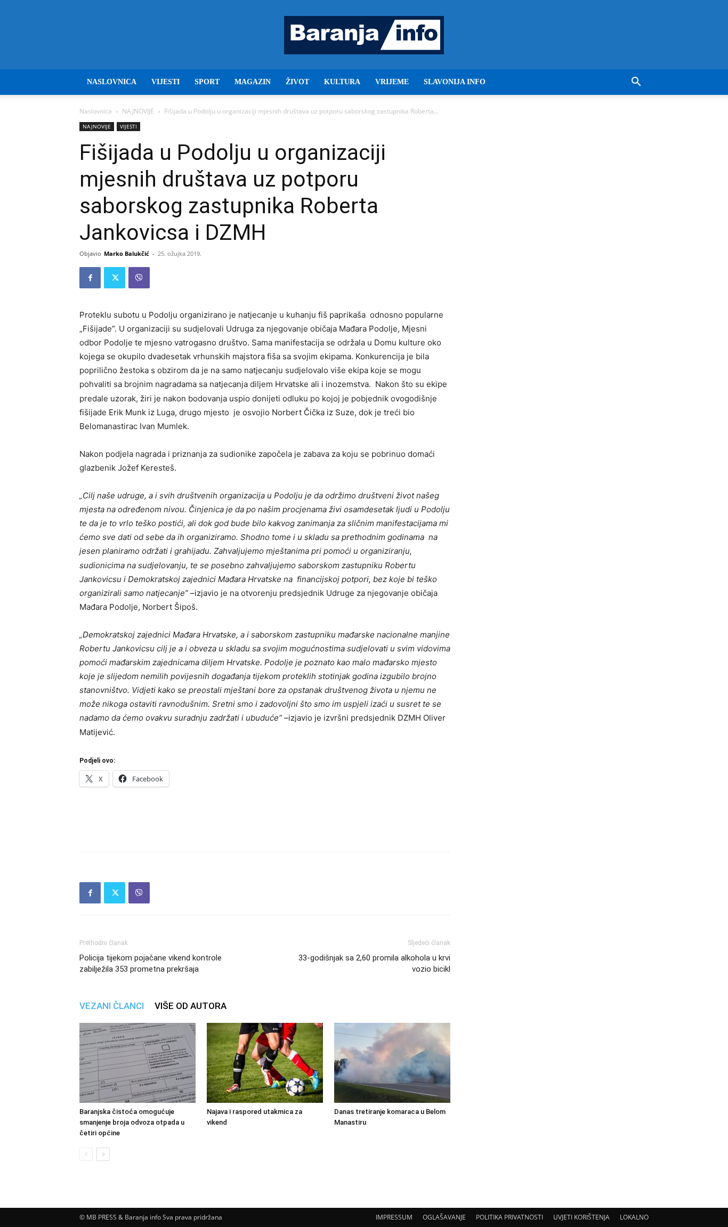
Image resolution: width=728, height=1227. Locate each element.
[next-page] (103, 1154)
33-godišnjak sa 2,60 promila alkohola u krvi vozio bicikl (374, 963)
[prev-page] (86, 1154)
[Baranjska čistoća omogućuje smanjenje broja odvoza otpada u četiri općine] (137, 1063)
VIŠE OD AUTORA (191, 1005)
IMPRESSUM (394, 1217)
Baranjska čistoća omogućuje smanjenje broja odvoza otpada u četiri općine (131, 1122)
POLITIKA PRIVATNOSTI (509, 1217)
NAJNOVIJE (138, 111)
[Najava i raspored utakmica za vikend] (265, 1063)
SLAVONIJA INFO (455, 82)
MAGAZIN (252, 82)
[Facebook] (90, 277)
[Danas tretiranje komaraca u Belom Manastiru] (392, 1063)
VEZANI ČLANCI (111, 1005)
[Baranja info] (364, 35)
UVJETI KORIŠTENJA (581, 1217)
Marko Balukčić (126, 253)
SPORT (207, 82)
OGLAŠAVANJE (444, 1217)
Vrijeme (392, 82)
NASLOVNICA (111, 82)
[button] (636, 83)
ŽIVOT (297, 82)
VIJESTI (165, 82)
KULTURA (342, 82)
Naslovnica (95, 111)
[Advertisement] (265, 816)
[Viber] (139, 277)
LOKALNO (634, 1217)
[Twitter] (114, 277)
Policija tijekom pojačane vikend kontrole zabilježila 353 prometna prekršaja (150, 963)
